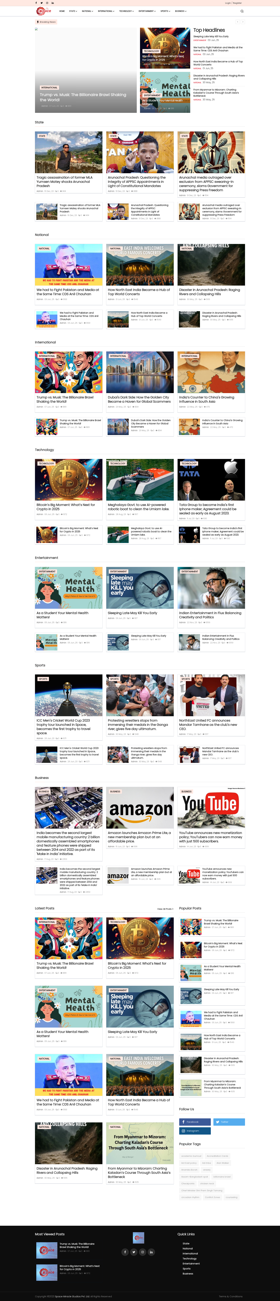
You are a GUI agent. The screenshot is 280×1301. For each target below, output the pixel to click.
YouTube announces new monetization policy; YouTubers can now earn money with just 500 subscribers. (210, 837)
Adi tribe (206, 1163)
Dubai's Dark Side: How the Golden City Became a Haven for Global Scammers (139, 399)
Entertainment (191, 1263)
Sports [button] (164, 11)
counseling (231, 1197)
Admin (44, 106)
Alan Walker (223, 1163)
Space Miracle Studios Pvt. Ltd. (72, 1296)
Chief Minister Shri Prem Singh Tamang (201, 1190)
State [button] (72, 11)
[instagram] (47, 3)
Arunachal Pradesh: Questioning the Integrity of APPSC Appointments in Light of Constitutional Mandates (137, 181)
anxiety (206, 1169)
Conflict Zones (212, 1197)
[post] (86, 70)
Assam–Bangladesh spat (194, 1176)
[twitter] (42, 3)
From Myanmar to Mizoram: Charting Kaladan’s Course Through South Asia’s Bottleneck (216, 92)
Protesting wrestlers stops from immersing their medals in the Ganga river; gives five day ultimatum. (138, 724)
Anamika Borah (189, 1169)
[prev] (238, 22)
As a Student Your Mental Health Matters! (162, 102)
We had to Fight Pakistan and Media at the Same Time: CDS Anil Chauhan (218, 49)
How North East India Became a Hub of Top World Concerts (218, 63)
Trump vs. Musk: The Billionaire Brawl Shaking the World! (65, 399)
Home (62, 11)
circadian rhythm (190, 1197)
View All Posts (164, 909)
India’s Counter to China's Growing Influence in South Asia (206, 399)
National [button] (86, 11)
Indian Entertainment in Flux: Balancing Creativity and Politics (210, 615)
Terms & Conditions (231, 1296)
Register (237, 3)
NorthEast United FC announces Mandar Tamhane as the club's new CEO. (208, 724)
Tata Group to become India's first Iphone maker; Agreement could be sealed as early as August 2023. (207, 509)
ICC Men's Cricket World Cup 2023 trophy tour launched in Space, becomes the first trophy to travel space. (63, 726)
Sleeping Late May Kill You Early (211, 36)
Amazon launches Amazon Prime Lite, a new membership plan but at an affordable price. (139, 837)
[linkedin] (53, 3)
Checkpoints (187, 1183)
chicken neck (207, 1183)
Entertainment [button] (146, 11)
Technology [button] (125, 11)
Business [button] (179, 11)
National (188, 1248)
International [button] (105, 11)
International (190, 1253)
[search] (242, 11)
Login (228, 3)
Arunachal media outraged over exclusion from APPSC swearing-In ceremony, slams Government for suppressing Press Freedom (206, 183)
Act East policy (189, 1163)
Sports (187, 1268)
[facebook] (36, 3)
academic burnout (191, 1156)
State (186, 1243)
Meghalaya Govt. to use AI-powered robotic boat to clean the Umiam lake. (138, 507)
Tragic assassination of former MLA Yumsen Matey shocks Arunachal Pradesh (65, 181)
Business (188, 1273)
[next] (243, 22)
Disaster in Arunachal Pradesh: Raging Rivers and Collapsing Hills (219, 77)
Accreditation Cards (217, 1156)
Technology (190, 1258)
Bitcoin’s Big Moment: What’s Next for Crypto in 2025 (163, 58)
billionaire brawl (222, 1176)
